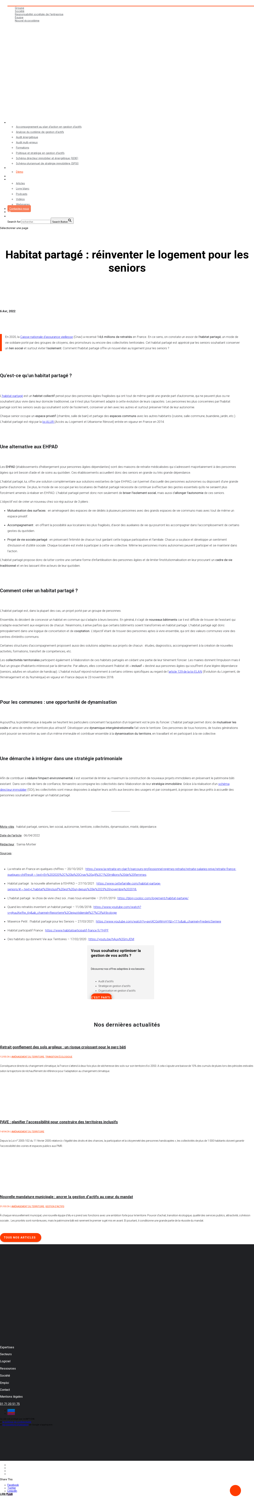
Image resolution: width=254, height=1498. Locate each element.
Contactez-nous (19, 208)
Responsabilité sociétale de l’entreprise (39, 14)
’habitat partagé (12, 396)
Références (14, 176)
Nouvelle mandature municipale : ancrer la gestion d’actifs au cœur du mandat (66, 1197)
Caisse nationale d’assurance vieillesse (46, 337)
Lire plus (6, 1494)
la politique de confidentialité (16, 1422)
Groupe (19, 7)
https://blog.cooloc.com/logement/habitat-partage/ (153, 898)
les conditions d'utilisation (15, 1425)
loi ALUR (48, 422)
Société (19, 11)
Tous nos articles (20, 1237)
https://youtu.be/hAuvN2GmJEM (111, 939)
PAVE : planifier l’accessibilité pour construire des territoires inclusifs (59, 1122)
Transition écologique (58, 1056)
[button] (9, 217)
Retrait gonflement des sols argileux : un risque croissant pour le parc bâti (63, 1047)
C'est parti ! (101, 997)
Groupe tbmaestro (18, 4)
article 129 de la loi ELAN (185, 671)
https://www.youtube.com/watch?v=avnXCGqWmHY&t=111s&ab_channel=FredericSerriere (158, 921)
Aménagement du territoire (27, 1056)
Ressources (14, 179)
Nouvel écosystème (27, 20)
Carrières (13, 23)
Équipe (19, 17)
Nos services (15, 122)
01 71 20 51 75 (10, 1404)
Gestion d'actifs (54, 1206)
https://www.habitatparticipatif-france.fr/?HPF (77, 930)
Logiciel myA (15, 167)
